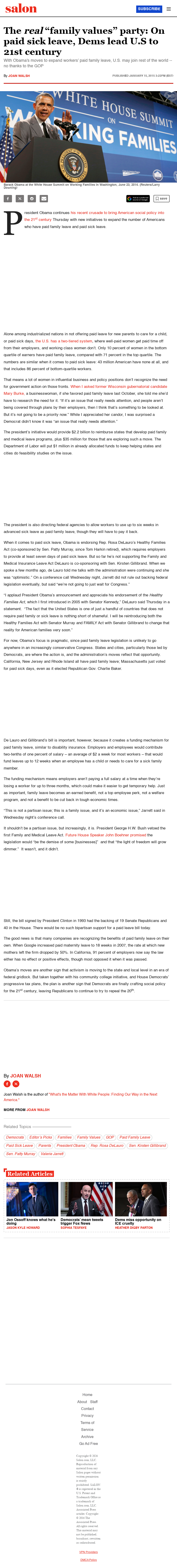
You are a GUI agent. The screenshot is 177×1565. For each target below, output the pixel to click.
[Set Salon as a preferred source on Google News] (138, 198)
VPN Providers (88, 1552)
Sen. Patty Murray (20, 1154)
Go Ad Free (88, 1444)
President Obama (70, 1146)
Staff (93, 1402)
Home (87, 1395)
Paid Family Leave (134, 1137)
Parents (44, 1146)
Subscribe (149, 9)
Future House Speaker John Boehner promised (106, 835)
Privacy (87, 1416)
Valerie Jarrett (52, 1154)
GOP (110, 1137)
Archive (87, 1437)
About (82, 1402)
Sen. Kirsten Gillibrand (147, 1146)
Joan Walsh (19, 76)
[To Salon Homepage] (21, 8)
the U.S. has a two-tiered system (63, 341)
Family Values (88, 1137)
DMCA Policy (88, 1560)
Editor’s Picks (40, 1137)
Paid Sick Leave (19, 1146)
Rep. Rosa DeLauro (107, 1146)
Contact (87, 1409)
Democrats (15, 1137)
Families (64, 1137)
